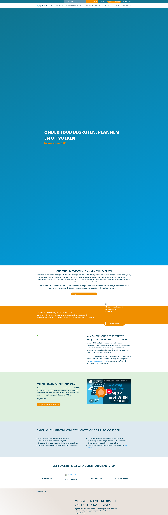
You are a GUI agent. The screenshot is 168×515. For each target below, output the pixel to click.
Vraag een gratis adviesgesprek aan (84, 294)
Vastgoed (59, 5)
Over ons (98, 5)
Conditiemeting (46, 478)
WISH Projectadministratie (98, 361)
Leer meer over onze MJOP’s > (56, 143)
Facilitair (88, 5)
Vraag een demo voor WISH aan (48, 405)
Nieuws (117, 5)
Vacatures (107, 5)
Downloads (127, 5)
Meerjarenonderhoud (73, 5)
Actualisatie (96, 478)
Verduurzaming (71, 479)
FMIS (51, 5)
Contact (103, 1)
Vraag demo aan (114, 1)
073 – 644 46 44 (92, 1)
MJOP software (121, 478)
